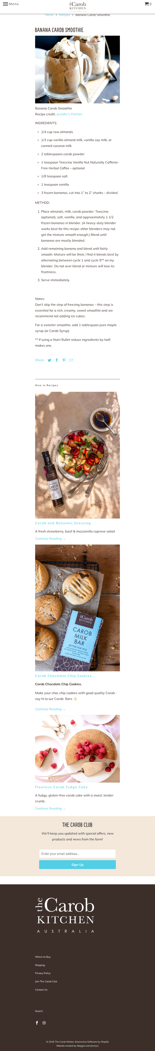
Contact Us (41, 989)
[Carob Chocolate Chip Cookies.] (77, 609)
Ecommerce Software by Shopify (92, 1041)
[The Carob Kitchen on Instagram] (44, 1023)
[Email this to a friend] (70, 360)
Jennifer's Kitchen (69, 114)
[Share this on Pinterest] (63, 360)
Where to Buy (42, 956)
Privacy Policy (42, 973)
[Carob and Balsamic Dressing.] (77, 456)
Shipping (40, 965)
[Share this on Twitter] (49, 360)
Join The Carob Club (46, 981)
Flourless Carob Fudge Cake (61, 787)
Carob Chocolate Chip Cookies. (64, 676)
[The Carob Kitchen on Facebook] (37, 1023)
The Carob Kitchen (64, 1041)
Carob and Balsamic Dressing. (63, 523)
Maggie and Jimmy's (87, 1045)
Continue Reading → (50, 538)
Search (39, 1011)
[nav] (11, 7)
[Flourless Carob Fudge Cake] (77, 750)
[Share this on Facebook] (56, 360)
